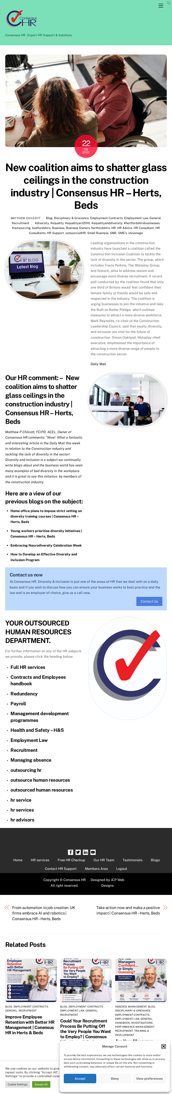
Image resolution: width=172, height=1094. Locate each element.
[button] (164, 1046)
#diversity (42, 223)
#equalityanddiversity (106, 223)
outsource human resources (40, 780)
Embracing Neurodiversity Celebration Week (46, 545)
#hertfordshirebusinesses (142, 223)
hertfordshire (100, 228)
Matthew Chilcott (26, 218)
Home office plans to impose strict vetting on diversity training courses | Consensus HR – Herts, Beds (46, 516)
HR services (40, 860)
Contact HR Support (61, 869)
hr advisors (22, 819)
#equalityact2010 (77, 223)
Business (58, 228)
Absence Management (131, 1006)
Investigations (141, 1022)
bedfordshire (41, 228)
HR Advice (124, 228)
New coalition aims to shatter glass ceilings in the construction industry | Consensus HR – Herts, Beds (86, 186)
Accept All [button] (41, 1084)
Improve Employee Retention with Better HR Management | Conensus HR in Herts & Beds (30, 1024)
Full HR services (27, 667)
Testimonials (132, 860)
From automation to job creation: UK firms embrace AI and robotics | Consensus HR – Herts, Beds (43, 913)
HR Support (55, 233)
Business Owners (78, 228)
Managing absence (30, 760)
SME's (122, 233)
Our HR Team (104, 860)
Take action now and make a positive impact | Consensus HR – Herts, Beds (128, 910)
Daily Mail (98, 364)
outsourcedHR (75, 233)
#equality (57, 223)
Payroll (18, 703)
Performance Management (134, 1026)
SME (113, 233)
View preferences (149, 1078)
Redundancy (24, 693)
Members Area (96, 869)
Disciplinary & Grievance (71, 218)
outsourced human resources (41, 790)
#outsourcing (21, 228)
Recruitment (20, 223)
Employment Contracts (106, 218)
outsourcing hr (26, 770)
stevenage (135, 233)
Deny (115, 1078)
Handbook (122, 1022)
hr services (22, 810)
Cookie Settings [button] (17, 1084)
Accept (80, 1078)
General (155, 218)
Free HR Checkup (71, 860)
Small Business (97, 233)
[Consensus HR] (21, 29)
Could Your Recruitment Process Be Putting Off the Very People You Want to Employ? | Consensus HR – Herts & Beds (85, 1031)
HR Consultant (144, 228)
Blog (49, 218)
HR (113, 228)
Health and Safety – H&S (37, 730)
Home (17, 860)
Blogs (155, 860)
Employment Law (136, 218)
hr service (20, 800)
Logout (121, 869)
